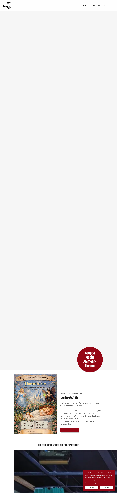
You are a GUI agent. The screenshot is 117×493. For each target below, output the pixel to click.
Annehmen (107, 487)
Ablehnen (92, 487)
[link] (7, 5)
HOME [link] (85, 5)
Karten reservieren (69, 430)
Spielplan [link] (92, 5)
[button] (101, 5)
